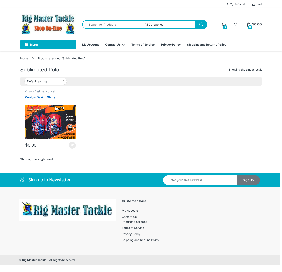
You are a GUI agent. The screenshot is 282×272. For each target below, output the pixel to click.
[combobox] (112, 24)
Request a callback (134, 221)
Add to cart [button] (72, 145)
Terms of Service (143, 44)
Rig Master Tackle (34, 260)
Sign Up (248, 180)
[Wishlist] (236, 24)
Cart (259, 4)
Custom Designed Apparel (40, 91)
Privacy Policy (170, 44)
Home (24, 58)
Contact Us (113, 44)
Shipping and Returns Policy (206, 44)
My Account (237, 4)
